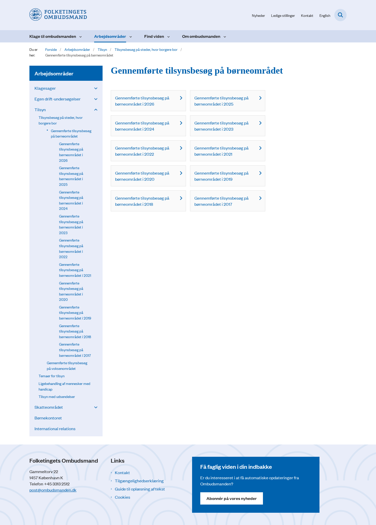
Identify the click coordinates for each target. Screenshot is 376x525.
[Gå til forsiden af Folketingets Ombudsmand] (58, 15)
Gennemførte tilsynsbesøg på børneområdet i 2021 (221, 151)
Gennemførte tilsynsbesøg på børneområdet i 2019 (221, 176)
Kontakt (122, 472)
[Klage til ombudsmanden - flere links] (80, 36)
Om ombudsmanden (201, 36)
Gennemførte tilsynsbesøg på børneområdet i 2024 (142, 126)
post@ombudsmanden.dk (52, 490)
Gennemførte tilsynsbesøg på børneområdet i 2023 (221, 126)
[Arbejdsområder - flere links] (130, 36)
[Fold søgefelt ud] (340, 15)
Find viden (154, 36)
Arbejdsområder (110, 36)
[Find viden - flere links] (168, 36)
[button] (94, 88)
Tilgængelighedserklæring (139, 480)
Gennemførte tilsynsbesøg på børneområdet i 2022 (142, 151)
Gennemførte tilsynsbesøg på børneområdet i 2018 (142, 201)
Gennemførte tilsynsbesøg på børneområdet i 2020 (142, 176)
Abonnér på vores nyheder (231, 498)
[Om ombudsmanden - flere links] (224, 36)
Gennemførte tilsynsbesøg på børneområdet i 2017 (221, 201)
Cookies (122, 497)
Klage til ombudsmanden (52, 36)
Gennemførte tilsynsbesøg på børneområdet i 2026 (142, 101)
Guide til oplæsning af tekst (140, 489)
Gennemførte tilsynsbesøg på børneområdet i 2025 (221, 101)
